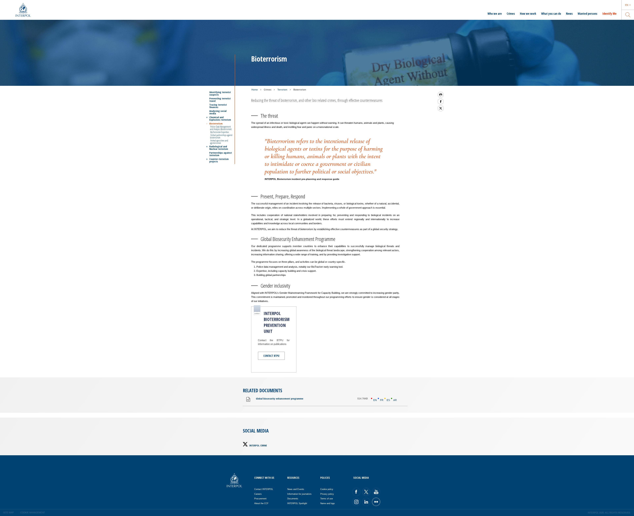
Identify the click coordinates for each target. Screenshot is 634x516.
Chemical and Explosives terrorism (220, 118)
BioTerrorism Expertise (219, 132)
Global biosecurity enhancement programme (279, 398)
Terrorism (282, 89)
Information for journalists (299, 494)
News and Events (295, 489)
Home (254, 89)
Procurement (260, 498)
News (569, 14)
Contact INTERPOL (263, 489)
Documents (292, 498)
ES (388, 400)
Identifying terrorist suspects (220, 93)
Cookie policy (326, 489)
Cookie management (32, 512)
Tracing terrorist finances (218, 105)
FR (381, 400)
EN (375, 400)
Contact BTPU (271, 356)
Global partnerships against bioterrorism (221, 136)
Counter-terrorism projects (219, 160)
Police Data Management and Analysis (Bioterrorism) (221, 128)
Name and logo (327, 503)
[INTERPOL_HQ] (376, 502)
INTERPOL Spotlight (297, 503)
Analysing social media (218, 112)
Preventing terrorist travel (220, 99)
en (626, 5)
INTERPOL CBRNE (258, 445)
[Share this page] (441, 101)
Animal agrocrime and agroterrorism (219, 142)
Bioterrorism (216, 123)
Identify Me (609, 14)
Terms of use (326, 498)
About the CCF (261, 503)
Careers (258, 494)
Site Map (8, 512)
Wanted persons (587, 14)
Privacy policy (327, 494)
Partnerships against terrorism (220, 153)
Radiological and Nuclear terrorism (218, 147)
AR (395, 400)
